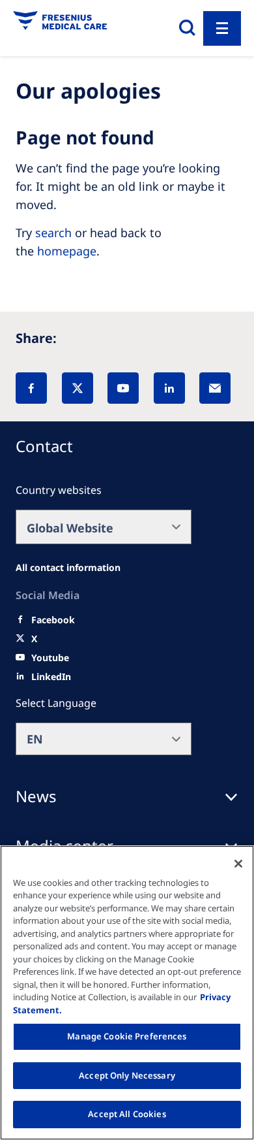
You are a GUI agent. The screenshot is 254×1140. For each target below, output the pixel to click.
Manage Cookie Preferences (126, 1036)
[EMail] (215, 388)
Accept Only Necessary (127, 1075)
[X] (77, 388)
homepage (66, 251)
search (53, 232)
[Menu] (222, 28)
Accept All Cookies (126, 1114)
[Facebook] (31, 388)
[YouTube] (123, 388)
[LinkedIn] (169, 388)
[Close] (238, 863)
